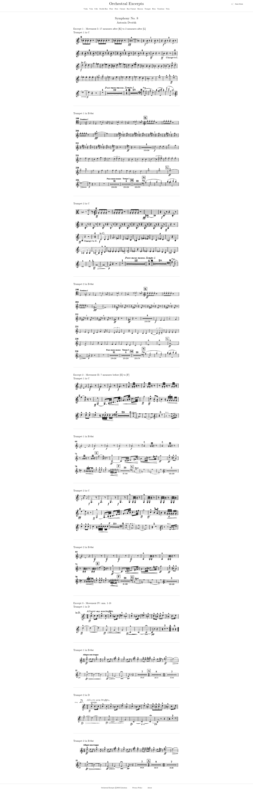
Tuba (167, 9)
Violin (86, 9)
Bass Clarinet (131, 9)
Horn (154, 9)
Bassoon (140, 9)
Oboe (116, 9)
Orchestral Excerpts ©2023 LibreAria (114, 788)
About (150, 788)
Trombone (160, 9)
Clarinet (122, 9)
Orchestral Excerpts (126, 3)
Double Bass (103, 9)
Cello (96, 9)
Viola (91, 9)
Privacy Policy (137, 788)
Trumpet (148, 9)
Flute (111, 9)
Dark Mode (239, 4)
